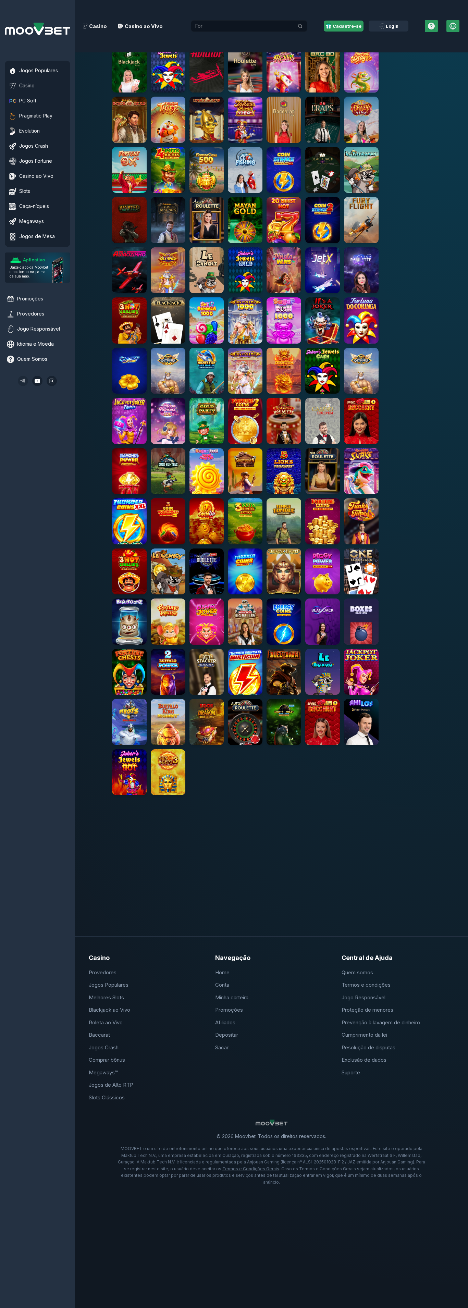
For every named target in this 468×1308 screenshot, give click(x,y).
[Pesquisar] (300, 26)
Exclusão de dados (364, 1060)
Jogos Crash (104, 1047)
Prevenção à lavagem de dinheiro (381, 1022)
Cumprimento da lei (364, 1035)
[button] (129, 69)
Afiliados (225, 1022)
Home (222, 972)
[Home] (37, 29)
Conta (222, 985)
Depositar (226, 1035)
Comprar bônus (107, 1060)
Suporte (351, 1072)
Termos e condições (366, 985)
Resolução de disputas (368, 1047)
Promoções (229, 1010)
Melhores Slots (106, 997)
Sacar (222, 1047)
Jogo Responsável (363, 997)
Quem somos (357, 972)
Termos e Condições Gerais (250, 1168)
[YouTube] (37, 381)
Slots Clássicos (107, 1097)
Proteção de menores (367, 1010)
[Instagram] (52, 381)
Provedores (102, 972)
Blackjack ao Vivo (109, 1010)
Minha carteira (231, 997)
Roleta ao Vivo (106, 1022)
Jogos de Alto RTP (111, 1085)
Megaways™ (103, 1072)
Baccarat (99, 1035)
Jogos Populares (108, 985)
